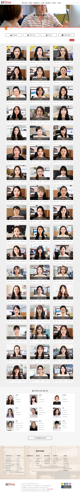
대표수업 (24, 62)
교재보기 (54, 463)
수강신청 (37, 455)
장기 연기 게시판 (66, 466)
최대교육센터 (14, 35)
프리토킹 (18, 459)
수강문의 (37, 463)
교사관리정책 (8, 466)
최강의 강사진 (9, 455)
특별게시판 (65, 459)
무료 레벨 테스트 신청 (40, 438)
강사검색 (71, 40)
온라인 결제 (38, 461)
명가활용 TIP (65, 470)
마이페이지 (55, 455)
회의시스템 (50, 35)
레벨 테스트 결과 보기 (56, 459)
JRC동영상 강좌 (47, 463)
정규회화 (18, 458)
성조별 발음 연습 (47, 459)
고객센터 (65, 455)
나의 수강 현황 (55, 458)
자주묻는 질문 (65, 461)
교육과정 (18, 455)
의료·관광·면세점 (19, 468)
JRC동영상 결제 (38, 465)
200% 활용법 (8, 470)
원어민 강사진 (8, 461)
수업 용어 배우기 (47, 461)
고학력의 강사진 (32, 35)
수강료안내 (38, 459)
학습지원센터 (47, 455)
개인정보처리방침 (50, 489)
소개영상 (10, 62)
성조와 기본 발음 (47, 458)
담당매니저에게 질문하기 (67, 468)
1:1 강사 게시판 (66, 463)
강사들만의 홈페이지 (67, 35)
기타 (17, 470)
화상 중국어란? (8, 459)
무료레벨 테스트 (30, 455)
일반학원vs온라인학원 (10, 465)
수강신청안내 (38, 458)
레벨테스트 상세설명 (20, 472)
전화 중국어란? (8, 458)
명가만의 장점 (8, 463)
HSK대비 (18, 465)
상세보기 (17, 62)
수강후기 (47, 102)
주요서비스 (8, 468)
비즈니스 (18, 461)
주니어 (18, 463)
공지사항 (64, 458)
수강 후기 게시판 (66, 465)
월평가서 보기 (55, 461)
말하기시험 (18, 466)
